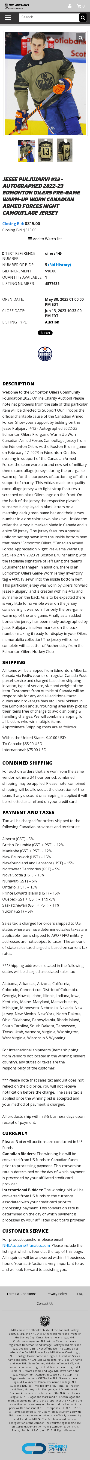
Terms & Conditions (21, 1294)
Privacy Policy (57, 1294)
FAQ (80, 1294)
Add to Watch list (47, 238)
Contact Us (45, 1303)
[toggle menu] (8, 17)
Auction (52, 322)
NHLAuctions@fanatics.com (26, 1245)
